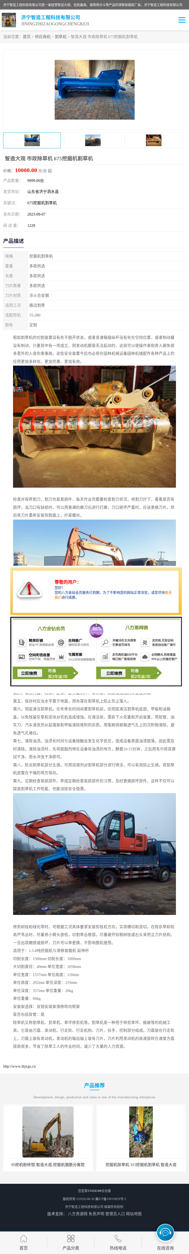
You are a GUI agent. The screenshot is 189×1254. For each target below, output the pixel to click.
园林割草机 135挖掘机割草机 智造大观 (141, 1165)
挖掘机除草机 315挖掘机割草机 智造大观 (48, 1165)
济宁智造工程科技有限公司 (84, 1207)
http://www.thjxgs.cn (19, 1066)
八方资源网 (78, 1214)
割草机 (61, 37)
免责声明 (96, 1214)
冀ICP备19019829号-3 (110, 1199)
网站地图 (134, 1214)
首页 (27, 37)
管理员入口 (115, 1214)
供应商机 (43, 37)
